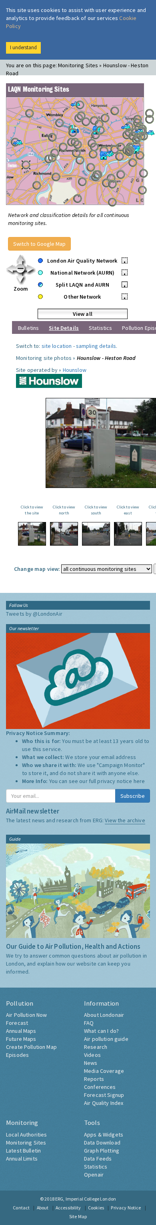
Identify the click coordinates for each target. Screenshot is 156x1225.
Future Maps (21, 1038)
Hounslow (74, 370)
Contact (21, 1208)
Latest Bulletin (23, 1150)
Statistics (100, 327)
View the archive (125, 820)
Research (95, 1046)
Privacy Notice (126, 1208)
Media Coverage (104, 1070)
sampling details (96, 345)
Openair (94, 1174)
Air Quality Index (103, 1103)
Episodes (17, 1054)
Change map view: (37, 568)
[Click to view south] (96, 534)
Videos (92, 1054)
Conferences (100, 1086)
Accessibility (68, 1208)
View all (82, 313)
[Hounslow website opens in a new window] (49, 380)
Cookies (96, 1208)
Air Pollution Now (26, 1014)
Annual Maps (21, 1030)
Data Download (102, 1142)
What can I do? (101, 1030)
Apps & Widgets (103, 1134)
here (139, 781)
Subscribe (132, 795)
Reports (94, 1078)
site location (57, 345)
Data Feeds (98, 1158)
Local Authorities (26, 1134)
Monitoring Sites (26, 1142)
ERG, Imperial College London (85, 1199)
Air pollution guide (106, 1038)
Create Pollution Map (31, 1046)
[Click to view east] (128, 534)
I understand (23, 47)
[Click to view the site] (32, 534)
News (91, 1062)
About (43, 1208)
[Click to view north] (64, 534)
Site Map (78, 1216)
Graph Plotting (101, 1150)
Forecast (17, 1022)
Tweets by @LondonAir (34, 613)
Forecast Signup (104, 1094)
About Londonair (104, 1014)
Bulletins (28, 327)
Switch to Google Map (39, 243)
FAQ (89, 1022)
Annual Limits (22, 1158)
